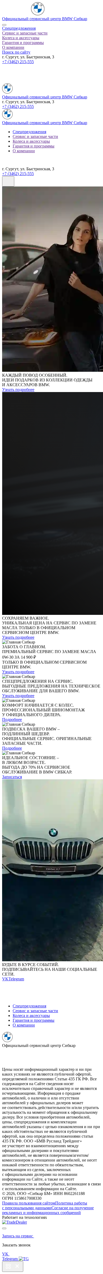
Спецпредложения (19, 28)
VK (5, 979)
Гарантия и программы (23, 42)
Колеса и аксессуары (20, 38)
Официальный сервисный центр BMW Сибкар (44, 18)
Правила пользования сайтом (28, 1203)
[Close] (4, 25)
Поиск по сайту (16, 52)
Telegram (16, 979)
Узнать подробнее (18, 389)
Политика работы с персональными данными (44, 1205)
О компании (13, 47)
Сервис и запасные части (25, 33)
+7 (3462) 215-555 (18, 61)
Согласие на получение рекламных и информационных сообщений (48, 1210)
